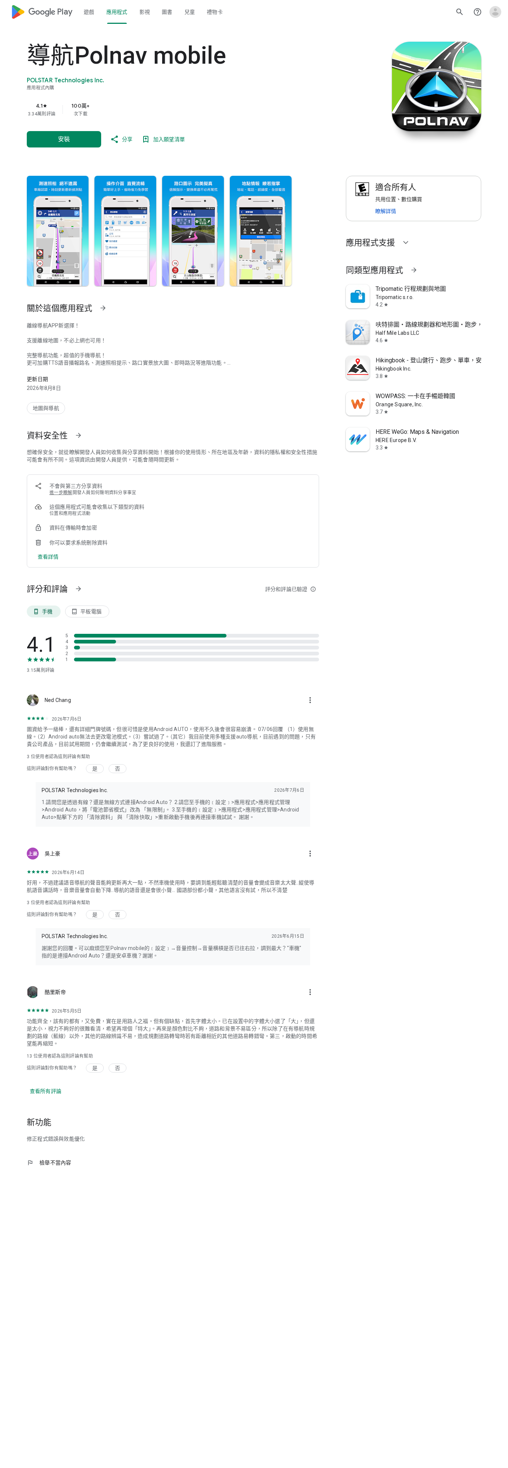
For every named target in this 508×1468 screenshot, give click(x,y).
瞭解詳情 (385, 211)
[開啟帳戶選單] (495, 12)
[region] (175, 109)
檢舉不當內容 (49, 1162)
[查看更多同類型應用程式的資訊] (414, 270)
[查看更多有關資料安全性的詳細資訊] (48, 557)
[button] (58, 231)
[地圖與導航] (46, 408)
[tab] (89, 12)
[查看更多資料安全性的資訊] (78, 435)
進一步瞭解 (61, 492)
